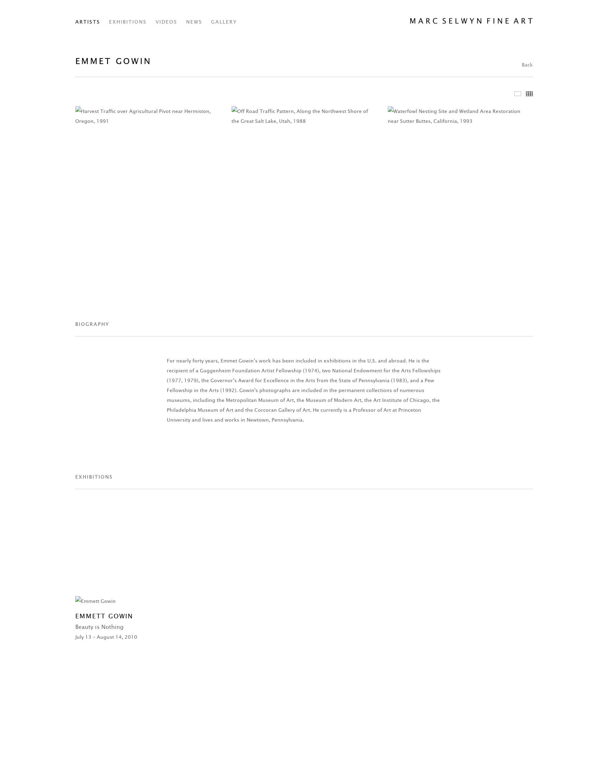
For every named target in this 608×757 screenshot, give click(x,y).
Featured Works (517, 94)
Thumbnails (529, 94)
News (194, 22)
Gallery (224, 22)
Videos (166, 22)
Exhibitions (128, 22)
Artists (87, 22)
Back (527, 65)
